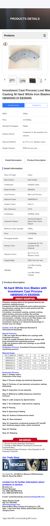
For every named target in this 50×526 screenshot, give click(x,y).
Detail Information (13, 160)
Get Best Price (13, 105)
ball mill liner (13, 518)
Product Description (36, 160)
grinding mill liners (28, 518)
